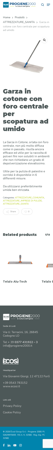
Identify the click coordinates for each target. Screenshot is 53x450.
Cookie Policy (12, 412)
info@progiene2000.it (17, 346)
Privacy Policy (12, 406)
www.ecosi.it (11, 386)
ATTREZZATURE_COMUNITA (29, 197)
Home (6, 17)
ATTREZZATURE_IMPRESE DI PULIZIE (22, 200)
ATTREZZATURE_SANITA (19, 22)
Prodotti (20, 17)
